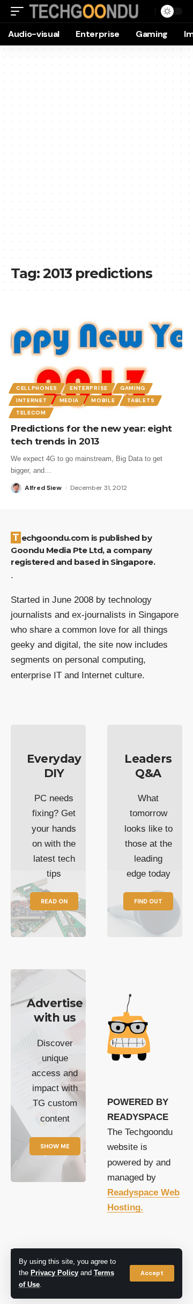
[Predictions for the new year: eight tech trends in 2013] (96, 363)
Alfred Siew (43, 488)
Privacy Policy (54, 1273)
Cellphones (36, 388)
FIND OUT (148, 901)
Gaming (132, 388)
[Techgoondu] (84, 11)
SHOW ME (55, 1146)
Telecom (31, 412)
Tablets (140, 400)
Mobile (103, 400)
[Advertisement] (96, 160)
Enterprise (89, 388)
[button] (152, 1273)
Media (69, 400)
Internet (31, 400)
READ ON (54, 901)
